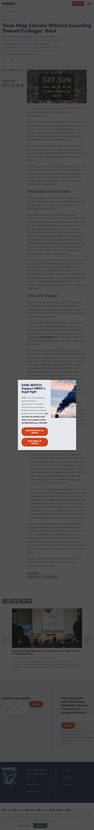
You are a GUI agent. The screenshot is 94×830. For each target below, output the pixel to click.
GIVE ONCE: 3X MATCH (35, 442)
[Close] (74, 382)
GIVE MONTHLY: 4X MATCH (34, 431)
